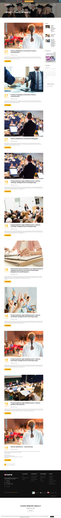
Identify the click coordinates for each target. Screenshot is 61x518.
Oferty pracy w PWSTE (14, 141)
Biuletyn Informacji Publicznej (53, 492)
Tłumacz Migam (37, 492)
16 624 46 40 (8, 480)
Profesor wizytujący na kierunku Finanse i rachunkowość (23, 95)
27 (50, 75)
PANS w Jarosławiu (14, 492)
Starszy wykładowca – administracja (22, 447)
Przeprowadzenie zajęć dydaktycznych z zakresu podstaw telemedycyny (25, 403)
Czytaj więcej (7, 61)
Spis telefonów (8, 482)
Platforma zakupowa (44, 492)
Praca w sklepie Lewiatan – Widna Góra (53, 35)
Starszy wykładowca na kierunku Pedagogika (24, 138)
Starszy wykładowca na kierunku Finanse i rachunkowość (23, 51)
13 (50, 72)
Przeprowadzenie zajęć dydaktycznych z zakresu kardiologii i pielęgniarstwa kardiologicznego (25, 315)
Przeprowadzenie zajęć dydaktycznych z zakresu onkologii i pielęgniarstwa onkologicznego (25, 181)
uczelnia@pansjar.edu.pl (9, 483)
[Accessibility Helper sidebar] (60, 1)
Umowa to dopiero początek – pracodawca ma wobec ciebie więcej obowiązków (53, 28)
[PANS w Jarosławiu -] (8, 5)
